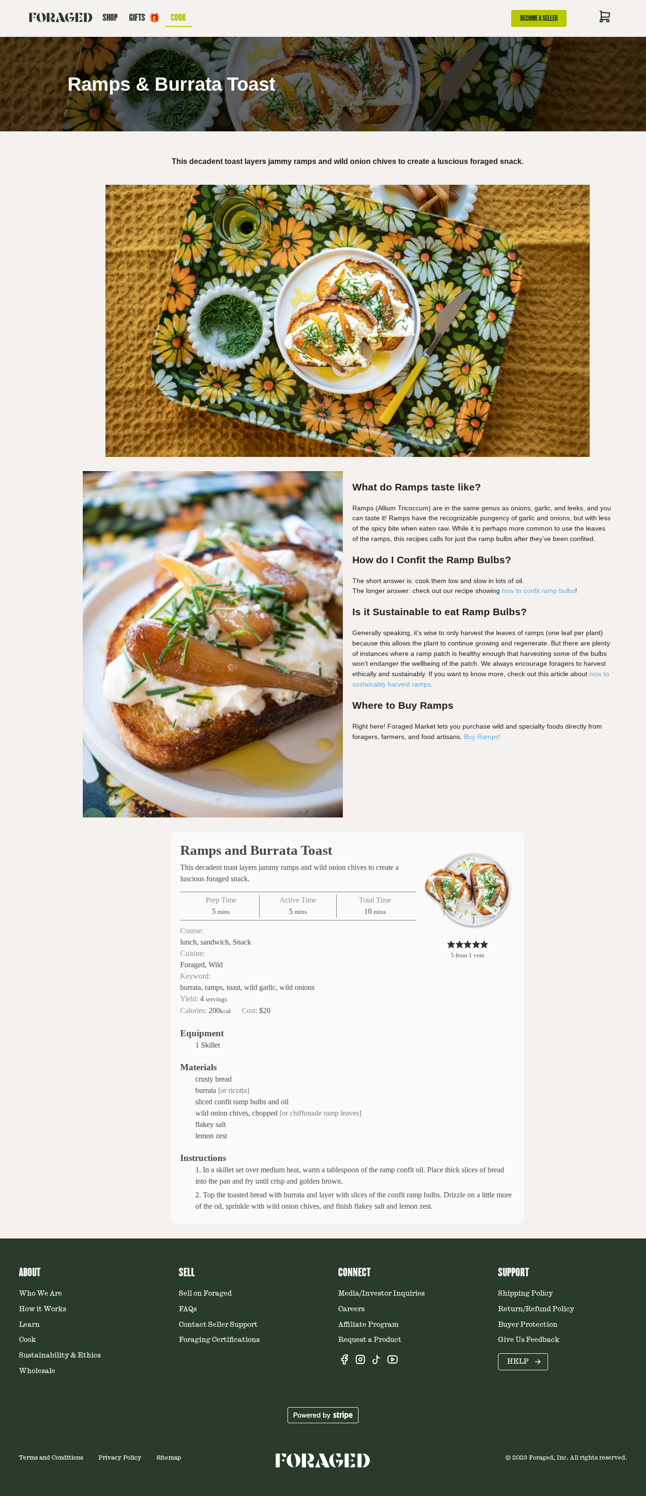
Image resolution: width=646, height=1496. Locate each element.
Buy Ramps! (482, 736)
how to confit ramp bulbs (538, 590)
